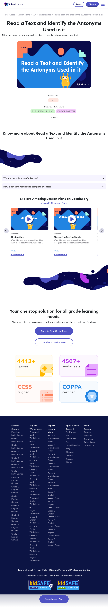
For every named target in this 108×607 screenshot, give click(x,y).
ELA (34, 14)
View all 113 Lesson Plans (54, 203)
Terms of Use (25, 570)
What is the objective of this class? (20, 178)
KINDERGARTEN (66, 111)
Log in (79, 4)
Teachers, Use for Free (54, 342)
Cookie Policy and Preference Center (70, 570)
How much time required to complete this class (27, 186)
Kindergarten (45, 14)
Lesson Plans (23, 14)
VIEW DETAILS (17, 254)
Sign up (92, 4)
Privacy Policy (41, 570)
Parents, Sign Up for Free (54, 331)
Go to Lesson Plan (54, 599)
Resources (10, 14)
